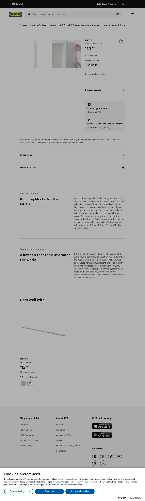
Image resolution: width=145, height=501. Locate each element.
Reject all (49, 491)
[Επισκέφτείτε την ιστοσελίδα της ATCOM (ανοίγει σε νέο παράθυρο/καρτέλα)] (129, 498)
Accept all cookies (80, 491)
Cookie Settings (17, 491)
